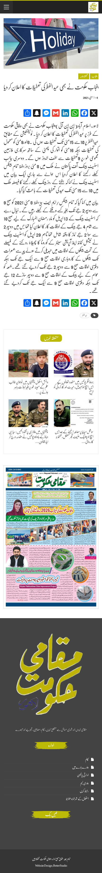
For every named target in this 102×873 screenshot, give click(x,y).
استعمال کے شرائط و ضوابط (77, 798)
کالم (87, 759)
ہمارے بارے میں (80, 767)
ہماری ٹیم (84, 783)
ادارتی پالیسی (83, 775)
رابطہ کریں (84, 791)
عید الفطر (84, 315)
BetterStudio (60, 865)
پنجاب (94, 76)
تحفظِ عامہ (84, 76)
